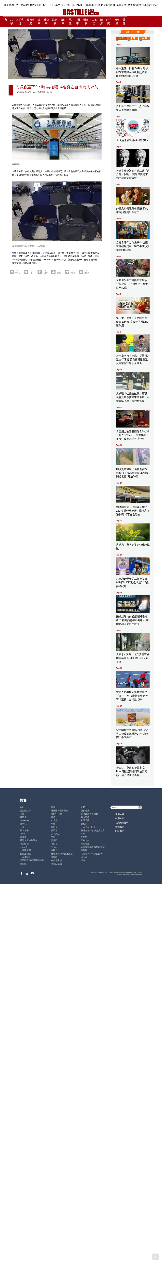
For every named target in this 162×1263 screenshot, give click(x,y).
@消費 (108, 21)
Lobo (22, 833)
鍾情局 (23, 817)
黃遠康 (23, 837)
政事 (39, 21)
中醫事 (77, 21)
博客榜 (117, 21)
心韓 (97, 5)
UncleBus (24, 847)
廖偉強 (54, 840)
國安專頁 (9, 5)
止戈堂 (54, 820)
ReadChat (25, 857)
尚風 (53, 837)
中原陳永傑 (25, 850)
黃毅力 (84, 824)
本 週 (132, 38)
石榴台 (68, 5)
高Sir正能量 (56, 814)
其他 (124, 21)
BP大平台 (35, 5)
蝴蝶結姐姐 (56, 863)
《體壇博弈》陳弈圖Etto (92, 853)
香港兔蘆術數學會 (28, 840)
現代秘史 (85, 810)
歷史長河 (133, 5)
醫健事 (86, 21)
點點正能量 (25, 853)
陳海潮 (84, 857)
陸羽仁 (23, 824)
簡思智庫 (85, 844)
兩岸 (101, 21)
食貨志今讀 (56, 860)
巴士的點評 (25, 810)
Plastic (105, 5)
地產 (70, 21)
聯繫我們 (119, 827)
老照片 (54, 850)
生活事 (143, 5)
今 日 (121, 38)
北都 (11, 21)
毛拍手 (84, 807)
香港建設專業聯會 (89, 814)
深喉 (53, 807)
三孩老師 (85, 840)
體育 (112, 5)
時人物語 (85, 817)
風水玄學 (24, 830)
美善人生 (121, 5)
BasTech (153, 5)
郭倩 (53, 817)
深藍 (22, 814)
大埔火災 (20, 21)
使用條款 (119, 818)
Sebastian (24, 820)
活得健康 (24, 844)
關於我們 (119, 831)
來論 (83, 860)
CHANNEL (79, 5)
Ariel (22, 807)
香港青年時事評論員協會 (93, 830)
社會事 (46, 21)
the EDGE (48, 5)
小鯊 (53, 824)
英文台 (59, 5)
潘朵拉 (54, 844)
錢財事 (63, 21)
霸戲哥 (54, 827)
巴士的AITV (22, 5)
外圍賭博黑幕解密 (59, 810)
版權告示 (119, 814)
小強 (22, 827)
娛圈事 (90, 5)
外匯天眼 (85, 820)
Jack (83, 833)
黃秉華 (54, 830)
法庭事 (54, 21)
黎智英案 (31, 21)
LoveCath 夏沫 (88, 827)
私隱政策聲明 (121, 822)
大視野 (94, 21)
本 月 (144, 38)
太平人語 (55, 833)
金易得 (84, 837)
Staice (54, 847)
